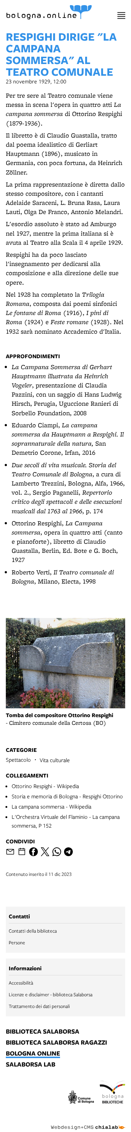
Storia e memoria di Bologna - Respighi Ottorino (67, 796)
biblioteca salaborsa (42, 1031)
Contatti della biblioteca (33, 930)
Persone (17, 942)
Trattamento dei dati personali (39, 1006)
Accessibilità (21, 982)
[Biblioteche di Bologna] (112, 1093)
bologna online (33, 1053)
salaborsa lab (30, 1064)
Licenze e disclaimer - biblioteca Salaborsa (50, 994)
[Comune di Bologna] (81, 1098)
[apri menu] (121, 15)
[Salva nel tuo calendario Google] (21, 851)
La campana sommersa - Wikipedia (51, 806)
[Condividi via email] (10, 851)
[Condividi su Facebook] (33, 851)
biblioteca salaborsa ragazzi (56, 1042)
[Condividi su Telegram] (68, 851)
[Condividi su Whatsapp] (56, 851)
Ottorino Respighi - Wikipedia (45, 786)
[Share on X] (45, 851)
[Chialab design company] (88, 1122)
